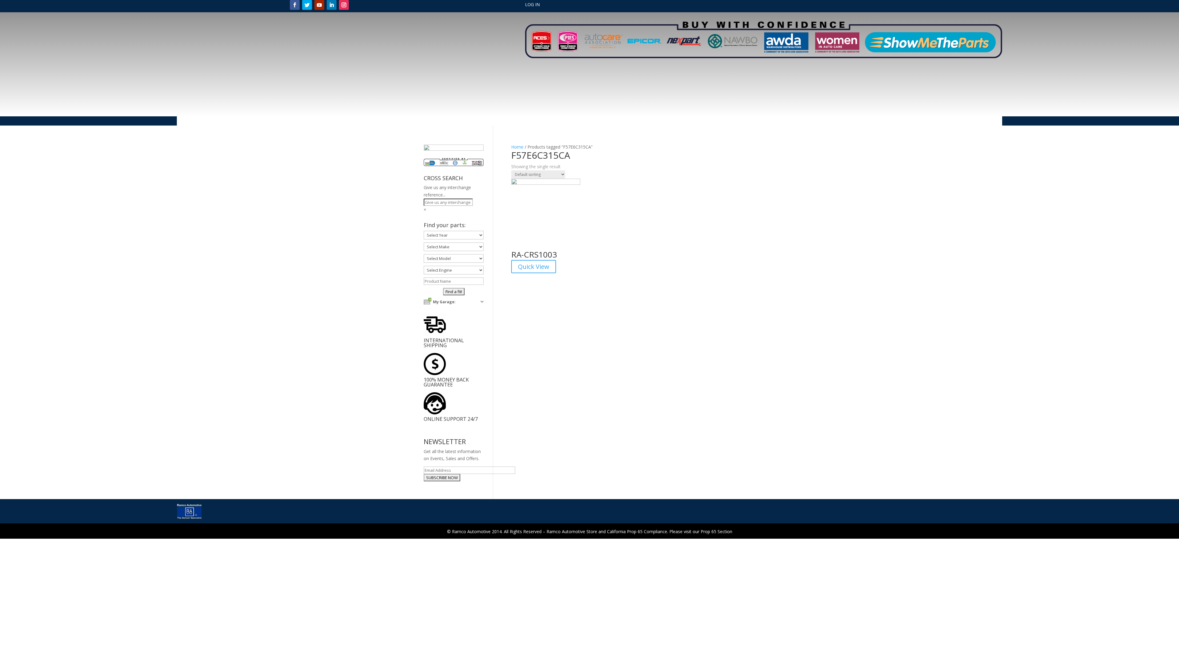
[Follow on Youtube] (319, 5)
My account (545, 121)
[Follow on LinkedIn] (332, 5)
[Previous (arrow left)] (10, 331)
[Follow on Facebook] (295, 5)
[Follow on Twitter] (307, 5)
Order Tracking (578, 121)
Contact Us (654, 121)
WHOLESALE (685, 121)
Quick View (533, 266)
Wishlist (711, 121)
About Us (488, 121)
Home (466, 121)
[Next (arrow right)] (1168, 331)
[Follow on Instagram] (344, 5)
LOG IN (532, 4)
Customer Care (615, 121)
